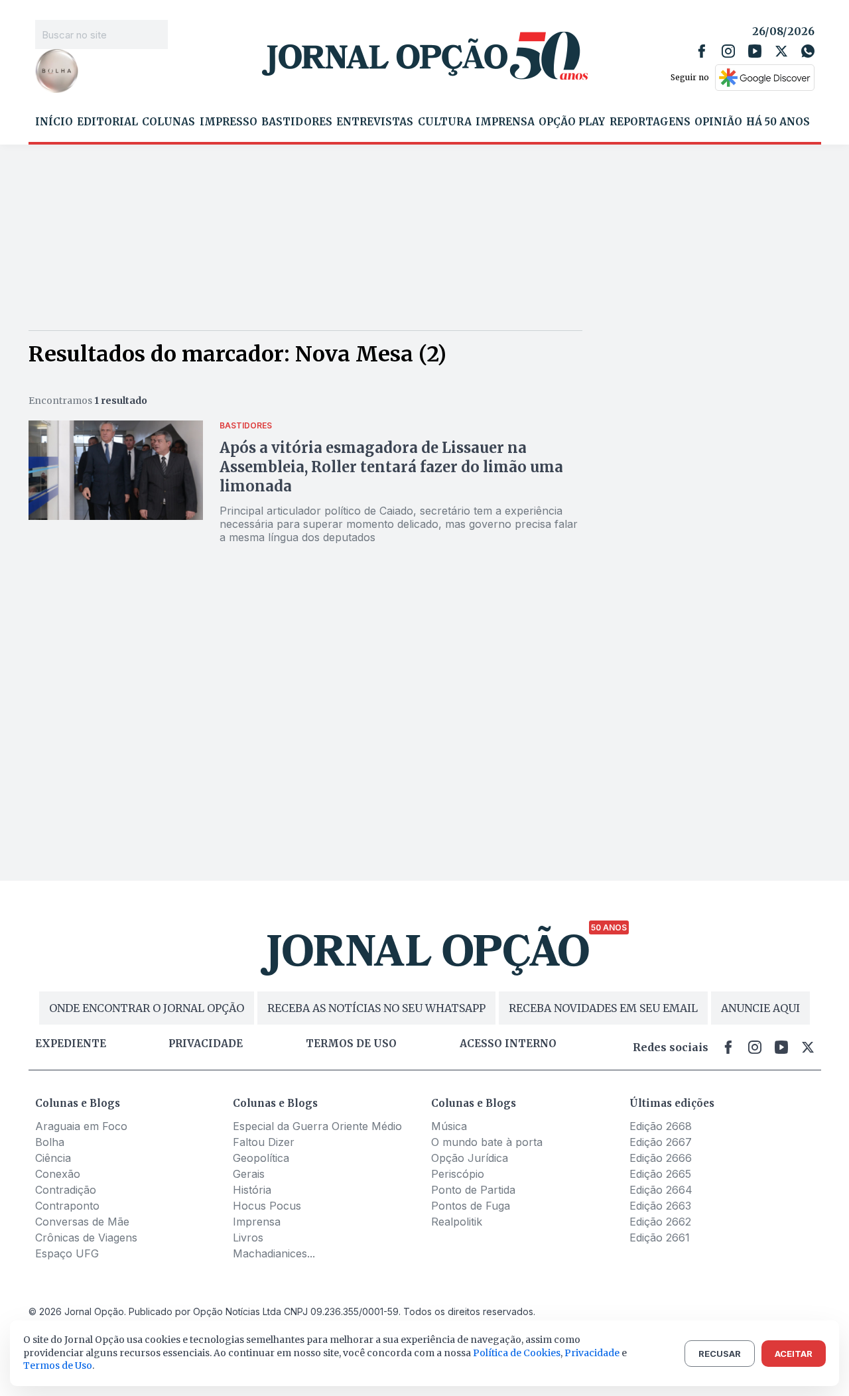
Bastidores (296, 122)
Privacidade (205, 1044)
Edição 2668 (660, 1126)
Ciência (53, 1158)
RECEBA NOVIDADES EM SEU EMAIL (603, 1008)
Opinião (718, 122)
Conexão (57, 1173)
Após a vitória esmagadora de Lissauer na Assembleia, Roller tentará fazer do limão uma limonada (391, 466)
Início (54, 122)
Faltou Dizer (263, 1142)
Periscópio (457, 1173)
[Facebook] (701, 51)
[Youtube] (754, 51)
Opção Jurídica (469, 1158)
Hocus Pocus (267, 1205)
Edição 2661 (659, 1237)
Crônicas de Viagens (86, 1237)
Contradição (65, 1189)
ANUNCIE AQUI (760, 1008)
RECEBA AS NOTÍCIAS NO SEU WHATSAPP (376, 1008)
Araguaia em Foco (81, 1126)
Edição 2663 (660, 1205)
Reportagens (650, 122)
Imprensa (505, 122)
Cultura (445, 122)
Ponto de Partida (473, 1189)
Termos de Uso (57, 1365)
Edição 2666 (660, 1158)
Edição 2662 (660, 1221)
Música (449, 1126)
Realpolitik (456, 1221)
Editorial (107, 122)
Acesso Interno (508, 1044)
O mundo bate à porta (487, 1142)
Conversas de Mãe (82, 1221)
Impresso (228, 122)
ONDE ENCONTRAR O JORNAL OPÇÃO (146, 1008)
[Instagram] (728, 51)
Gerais (249, 1173)
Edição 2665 (660, 1173)
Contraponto (67, 1205)
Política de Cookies (516, 1353)
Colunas (168, 122)
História (252, 1189)
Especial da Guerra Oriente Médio (317, 1126)
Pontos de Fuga (470, 1205)
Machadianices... (274, 1253)
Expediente (70, 1044)
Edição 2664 (660, 1189)
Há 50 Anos (778, 122)
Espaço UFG (67, 1253)
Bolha (49, 1142)
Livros (248, 1237)
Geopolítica (261, 1158)
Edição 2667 (660, 1142)
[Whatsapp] (808, 51)
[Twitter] (781, 51)
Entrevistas (374, 122)
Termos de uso (351, 1044)
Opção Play (572, 122)
